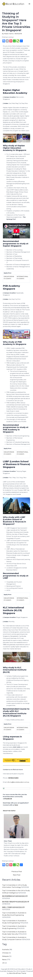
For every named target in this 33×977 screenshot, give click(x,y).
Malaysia (5, 956)
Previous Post (17, 871)
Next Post (16, 875)
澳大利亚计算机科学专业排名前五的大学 (15, 902)
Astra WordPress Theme (17, 973)
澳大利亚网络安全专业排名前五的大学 (15, 896)
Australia (5, 949)
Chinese (5, 953)
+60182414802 (13, 778)
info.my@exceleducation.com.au (18, 782)
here (16, 805)
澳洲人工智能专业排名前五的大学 (13, 907)
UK (3, 963)
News (4, 959)
